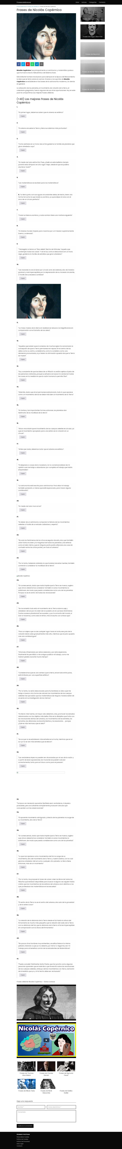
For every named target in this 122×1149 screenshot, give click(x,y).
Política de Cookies (22, 1139)
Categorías (92, 2)
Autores (84, 2)
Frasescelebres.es (24, 2)
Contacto (102, 2)
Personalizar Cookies (23, 1137)
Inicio (77, 2)
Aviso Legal (20, 1144)
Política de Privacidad (23, 1141)
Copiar (23, 116)
